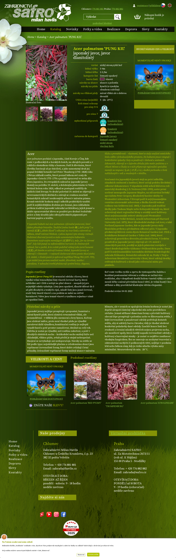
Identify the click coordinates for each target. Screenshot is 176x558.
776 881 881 (98, 8)
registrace (142, 5)
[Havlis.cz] (38, 12)
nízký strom (106, 142)
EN (169, 4)
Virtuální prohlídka (128, 433)
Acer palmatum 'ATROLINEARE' (157, 402)
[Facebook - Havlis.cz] (63, 516)
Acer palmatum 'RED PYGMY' (85, 402)
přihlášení (155, 5)
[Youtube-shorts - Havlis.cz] (41, 516)
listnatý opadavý (108, 139)
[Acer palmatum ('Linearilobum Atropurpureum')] (157, 381)
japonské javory (108, 136)
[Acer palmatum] (87, 381)
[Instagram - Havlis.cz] (56, 516)
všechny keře (107, 146)
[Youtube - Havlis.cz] (49, 516)
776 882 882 (117, 8)
